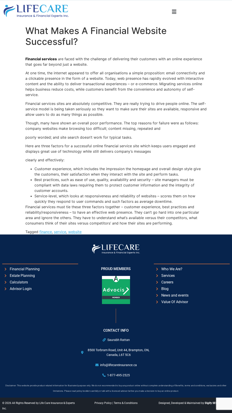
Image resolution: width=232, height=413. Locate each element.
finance (45, 231)
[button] (174, 11)
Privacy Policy (103, 403)
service (60, 231)
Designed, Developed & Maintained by (194, 403)
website (75, 231)
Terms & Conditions (126, 403)
